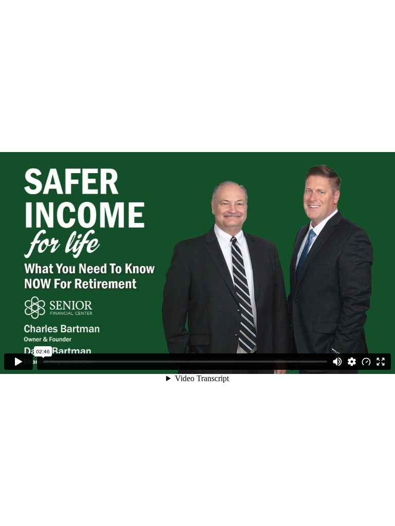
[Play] (18, 361)
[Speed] (366, 361)
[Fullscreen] (380, 361)
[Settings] (352, 361)
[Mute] (337, 361)
